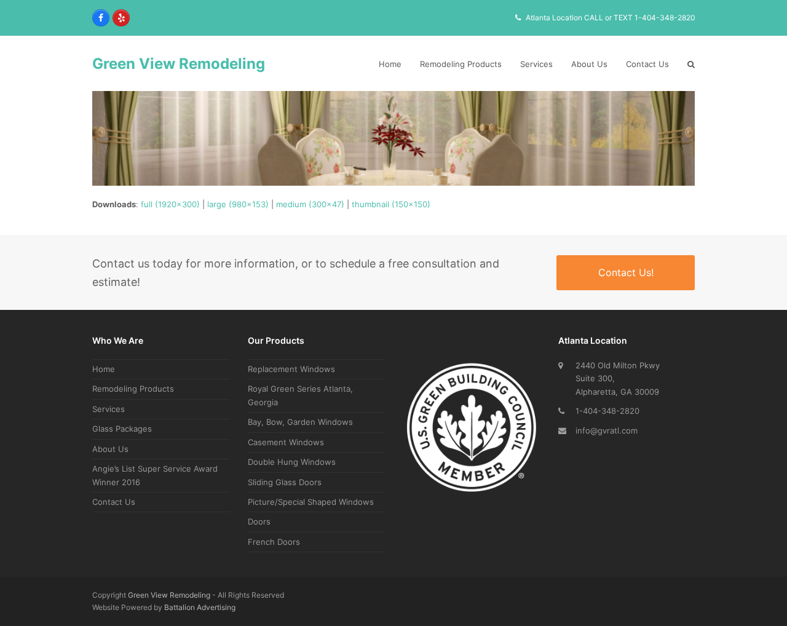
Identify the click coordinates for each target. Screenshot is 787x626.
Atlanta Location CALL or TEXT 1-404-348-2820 (610, 17)
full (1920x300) (170, 204)
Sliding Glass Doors (285, 482)
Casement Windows (286, 442)
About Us (110, 449)
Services (108, 409)
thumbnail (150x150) (391, 204)
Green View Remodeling (178, 64)
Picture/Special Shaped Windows (311, 502)
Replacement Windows (291, 369)
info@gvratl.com (606, 430)
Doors (259, 521)
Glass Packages (122, 429)
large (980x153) (238, 204)
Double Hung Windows (292, 462)
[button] (691, 64)
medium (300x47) (310, 204)
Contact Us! (626, 272)
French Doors (274, 542)
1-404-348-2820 (607, 411)
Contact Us (113, 502)
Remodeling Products (133, 389)
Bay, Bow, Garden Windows (300, 422)
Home (103, 369)
